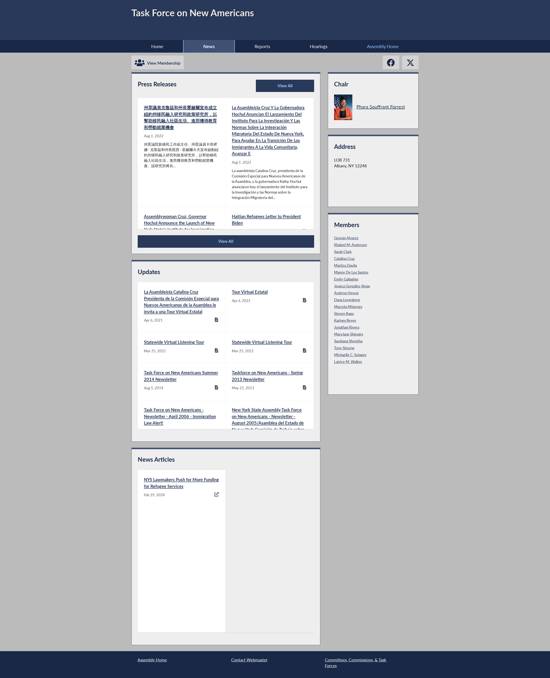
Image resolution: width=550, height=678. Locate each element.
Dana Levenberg (347, 300)
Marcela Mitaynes (348, 307)
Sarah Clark (343, 252)
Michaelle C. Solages (350, 355)
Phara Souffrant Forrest (380, 106)
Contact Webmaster (249, 660)
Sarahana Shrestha (348, 341)
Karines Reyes (345, 320)
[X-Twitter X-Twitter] (410, 62)
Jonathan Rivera (346, 327)
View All (276, 87)
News (209, 46)
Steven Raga (344, 314)
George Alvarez (346, 238)
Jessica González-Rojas (352, 286)
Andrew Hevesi (346, 293)
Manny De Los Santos (351, 272)
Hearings (318, 46)
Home (157, 46)
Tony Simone (344, 348)
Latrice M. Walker (348, 362)
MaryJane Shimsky (348, 334)
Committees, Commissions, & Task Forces (355, 663)
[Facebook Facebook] (391, 62)
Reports (262, 46)
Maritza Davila (345, 265)
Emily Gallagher (346, 279)
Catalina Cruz (344, 259)
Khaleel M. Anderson (350, 245)
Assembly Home (383, 46)
